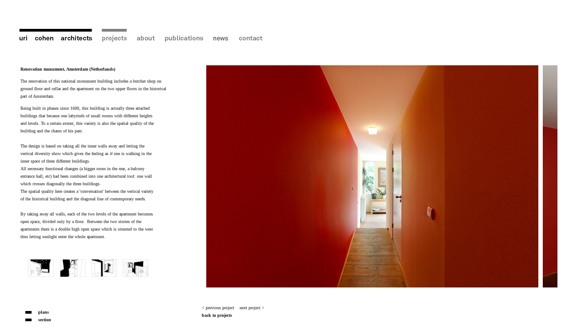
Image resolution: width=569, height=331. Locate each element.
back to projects (217, 315)
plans (43, 312)
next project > (252, 307)
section (44, 319)
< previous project (218, 307)
